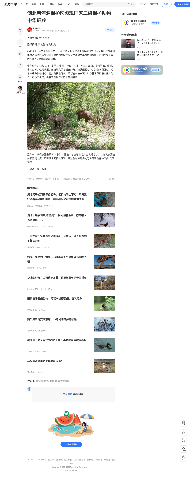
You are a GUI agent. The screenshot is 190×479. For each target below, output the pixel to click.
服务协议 (51, 460)
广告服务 (74, 460)
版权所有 (74, 471)
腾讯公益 (90, 460)
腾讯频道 (107, 460)
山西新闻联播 (32, 289)
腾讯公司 (68, 471)
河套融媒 (31, 372)
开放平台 (66, 460)
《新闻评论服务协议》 (62, 381)
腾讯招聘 (82, 460)
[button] (156, 23)
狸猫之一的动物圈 (34, 206)
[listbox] (71, 280)
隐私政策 (59, 460)
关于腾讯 (31, 460)
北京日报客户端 (33, 310)
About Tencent (41, 460)
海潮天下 (31, 268)
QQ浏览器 (98, 460)
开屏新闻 (31, 247)
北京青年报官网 (33, 351)
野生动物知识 (32, 226)
